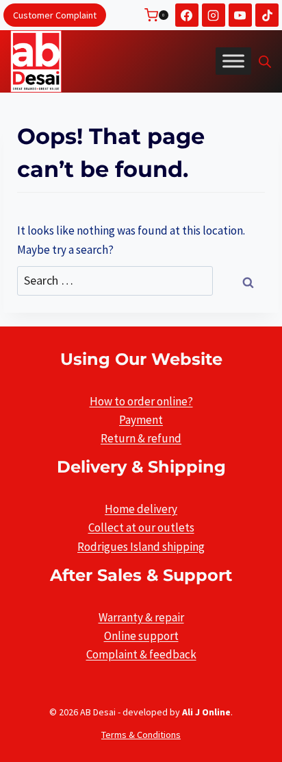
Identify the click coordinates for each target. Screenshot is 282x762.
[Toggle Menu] (233, 61)
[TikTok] (267, 15)
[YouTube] (240, 15)
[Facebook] (186, 15)
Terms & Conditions (141, 734)
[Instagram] (213, 15)
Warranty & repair (141, 617)
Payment (141, 419)
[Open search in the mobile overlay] (265, 62)
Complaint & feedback (141, 654)
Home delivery (141, 508)
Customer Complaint (55, 15)
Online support (141, 635)
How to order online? (141, 401)
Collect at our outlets (141, 527)
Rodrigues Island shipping (141, 546)
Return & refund (141, 438)
